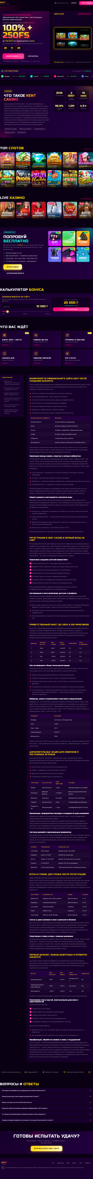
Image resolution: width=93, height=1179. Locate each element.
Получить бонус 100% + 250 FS (46, 1148)
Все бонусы (33, 56)
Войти (73, 3)
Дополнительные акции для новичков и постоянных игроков (12, 399)
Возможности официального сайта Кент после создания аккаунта (12, 382)
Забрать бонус (12, 56)
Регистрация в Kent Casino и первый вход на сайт (12, 388)
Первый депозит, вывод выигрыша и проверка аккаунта (11, 411)
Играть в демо (13, 267)
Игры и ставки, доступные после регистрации (11, 405)
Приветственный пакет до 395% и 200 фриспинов (12, 393)
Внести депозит (71, 309)
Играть (28, 1173)
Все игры (87, 149)
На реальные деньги (15, 273)
